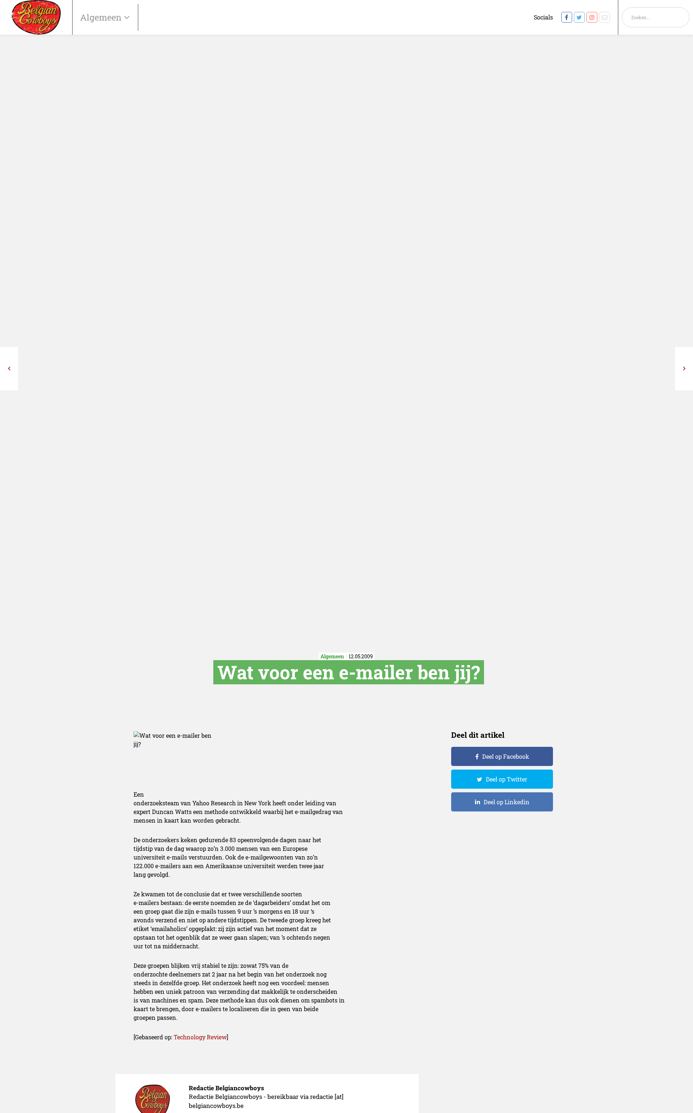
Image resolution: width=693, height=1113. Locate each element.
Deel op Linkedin (506, 802)
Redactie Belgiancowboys (226, 1088)
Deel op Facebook (505, 756)
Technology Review (200, 1037)
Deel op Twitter (506, 779)
